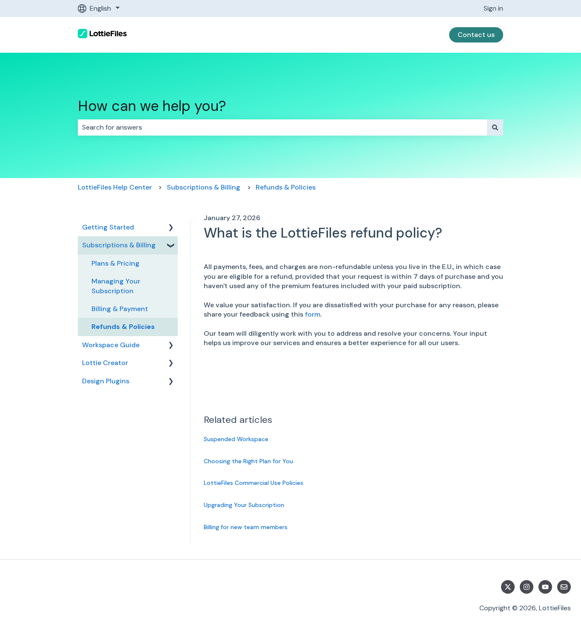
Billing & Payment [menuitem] (119, 308)
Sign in (493, 8)
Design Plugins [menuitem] (105, 381)
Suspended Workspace (236, 439)
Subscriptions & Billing (203, 187)
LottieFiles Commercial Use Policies (253, 483)
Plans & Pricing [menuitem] (115, 263)
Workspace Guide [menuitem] (111, 344)
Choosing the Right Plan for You (248, 461)
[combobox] (282, 127)
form (312, 314)
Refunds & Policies (286, 187)
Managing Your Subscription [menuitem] (115, 286)
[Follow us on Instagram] (526, 587)
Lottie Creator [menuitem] (105, 362)
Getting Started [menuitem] (108, 227)
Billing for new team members (246, 527)
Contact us (476, 34)
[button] (171, 228)
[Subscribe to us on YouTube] (545, 587)
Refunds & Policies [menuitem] (123, 326)
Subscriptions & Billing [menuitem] (119, 245)
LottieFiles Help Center (115, 187)
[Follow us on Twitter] (508, 587)
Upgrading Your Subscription (244, 505)
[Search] (495, 127)
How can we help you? (152, 106)
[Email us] (564, 587)
